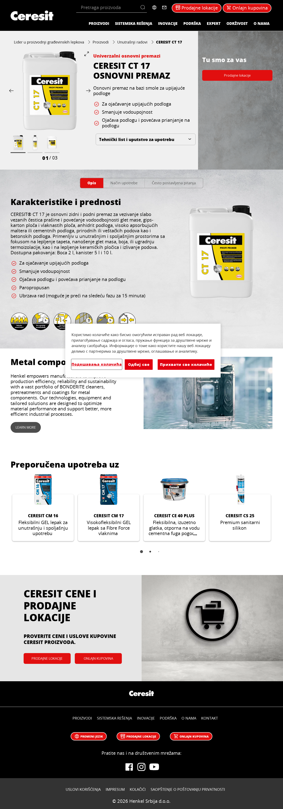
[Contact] (164, 7)
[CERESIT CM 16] (43, 507)
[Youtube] (154, 767)
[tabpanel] (141, 265)
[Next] (87, 90)
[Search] (143, 7)
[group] (50, 106)
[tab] (91, 183)
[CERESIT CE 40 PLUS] (174, 507)
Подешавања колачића (96, 364)
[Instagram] (141, 767)
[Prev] (12, 90)
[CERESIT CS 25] (240, 507)
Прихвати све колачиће (186, 364)
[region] (143, 350)
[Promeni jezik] (154, 7)
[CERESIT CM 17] (108, 507)
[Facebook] (129, 767)
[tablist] (141, 554)
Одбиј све (139, 364)
